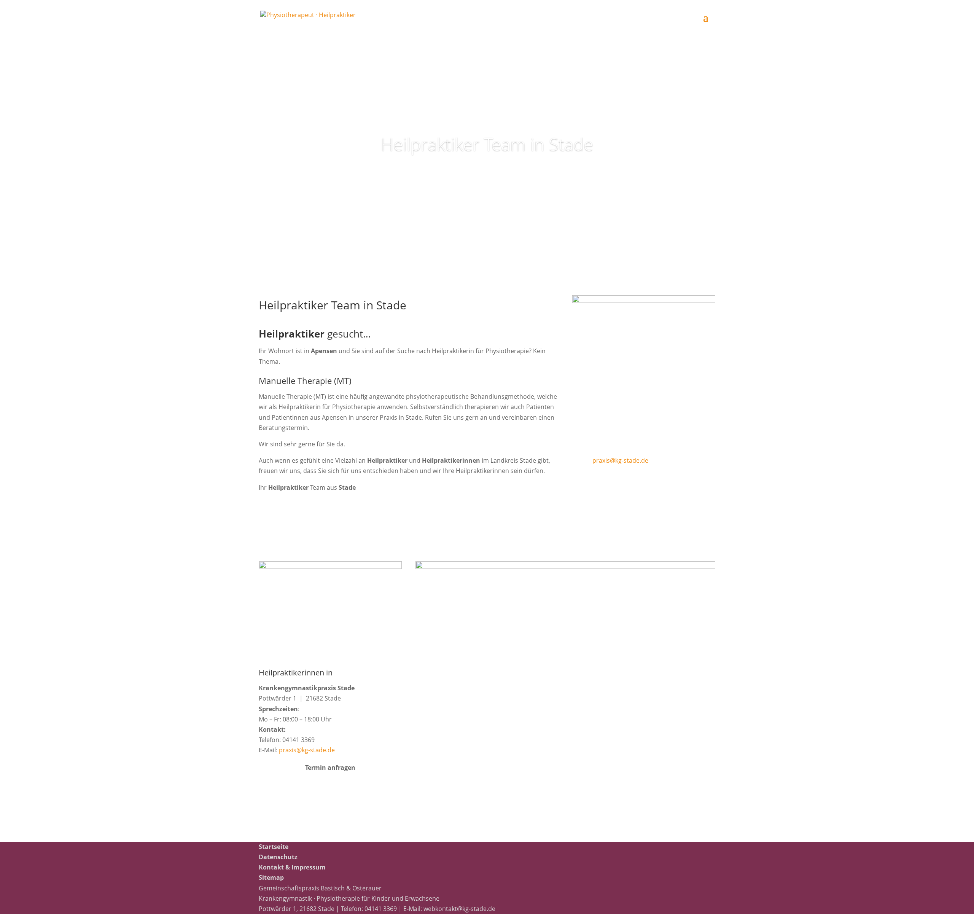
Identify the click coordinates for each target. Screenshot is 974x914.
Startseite (273, 846)
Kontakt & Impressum (292, 867)
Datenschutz (278, 857)
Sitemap (271, 877)
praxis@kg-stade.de (620, 460)
